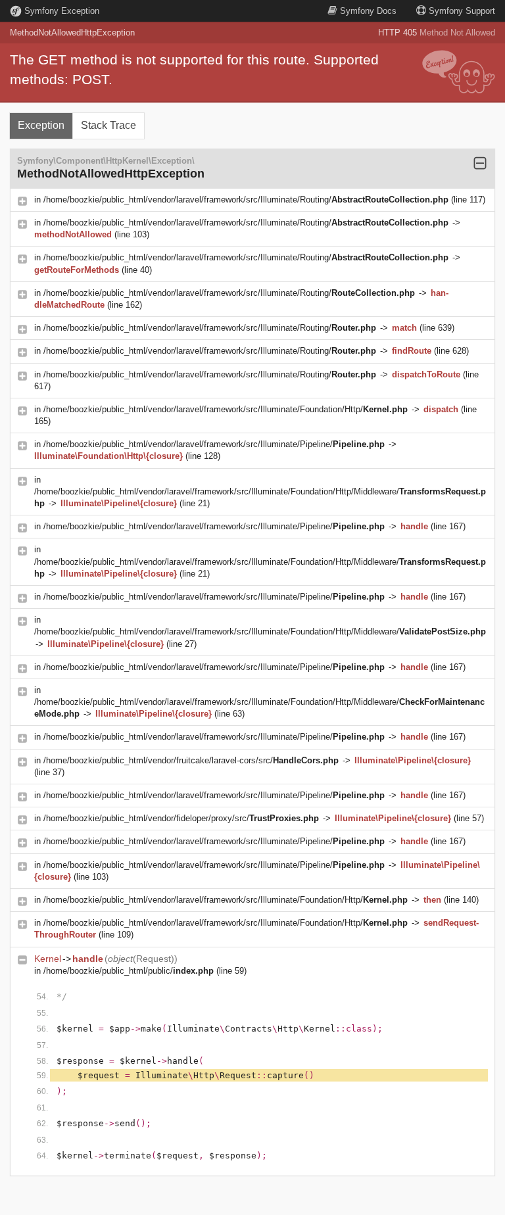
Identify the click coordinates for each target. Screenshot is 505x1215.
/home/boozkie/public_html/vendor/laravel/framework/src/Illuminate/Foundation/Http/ (225, 409)
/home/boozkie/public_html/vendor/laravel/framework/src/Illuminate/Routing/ (245, 199)
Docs (368, 11)
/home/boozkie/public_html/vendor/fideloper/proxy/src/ (181, 818)
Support (462, 11)
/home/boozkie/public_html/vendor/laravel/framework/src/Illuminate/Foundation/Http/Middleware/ (260, 631)
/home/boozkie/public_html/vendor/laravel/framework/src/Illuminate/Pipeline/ (214, 444)
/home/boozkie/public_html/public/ (128, 971)
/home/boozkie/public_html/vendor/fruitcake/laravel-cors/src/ (191, 760)
